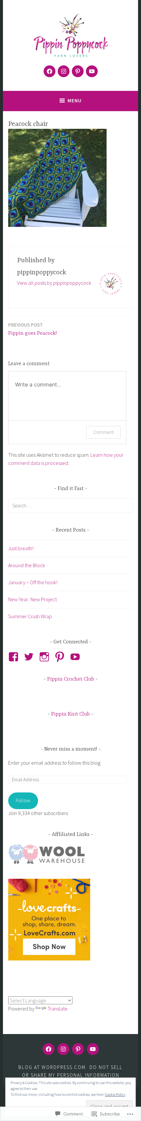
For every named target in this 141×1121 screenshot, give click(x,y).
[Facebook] (49, 71)
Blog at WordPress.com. (52, 1067)
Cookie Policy (115, 1094)
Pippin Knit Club (70, 714)
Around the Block (26, 565)
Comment (103, 432)
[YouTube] (92, 71)
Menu (75, 100)
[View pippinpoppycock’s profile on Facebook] (14, 657)
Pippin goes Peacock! (32, 329)
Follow (23, 800)
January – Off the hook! (32, 582)
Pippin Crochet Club (70, 679)
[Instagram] (63, 71)
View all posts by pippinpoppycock (54, 283)
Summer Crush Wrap (30, 616)
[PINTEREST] (78, 1049)
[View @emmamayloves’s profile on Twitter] (30, 657)
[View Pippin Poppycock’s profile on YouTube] (76, 657)
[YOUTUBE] (93, 1049)
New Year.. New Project (32, 599)
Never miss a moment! (71, 749)
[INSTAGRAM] (63, 1049)
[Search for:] (70, 505)
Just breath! (20, 548)
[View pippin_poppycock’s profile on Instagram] (45, 657)
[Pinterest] (77, 71)
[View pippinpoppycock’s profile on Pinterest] (60, 657)
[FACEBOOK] (48, 1049)
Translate (58, 1008)
